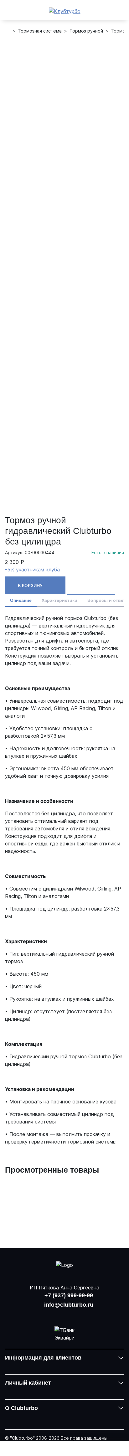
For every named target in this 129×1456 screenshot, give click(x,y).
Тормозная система (40, 31)
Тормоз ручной (86, 31)
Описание (21, 600)
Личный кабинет (28, 1383)
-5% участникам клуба (32, 569)
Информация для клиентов (43, 1358)
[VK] (48, 1314)
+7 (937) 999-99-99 (68, 1295)
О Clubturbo (21, 1408)
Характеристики (59, 600)
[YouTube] (64, 1314)
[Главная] (7, 31)
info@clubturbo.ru (68, 1305)
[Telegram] (80, 1314)
